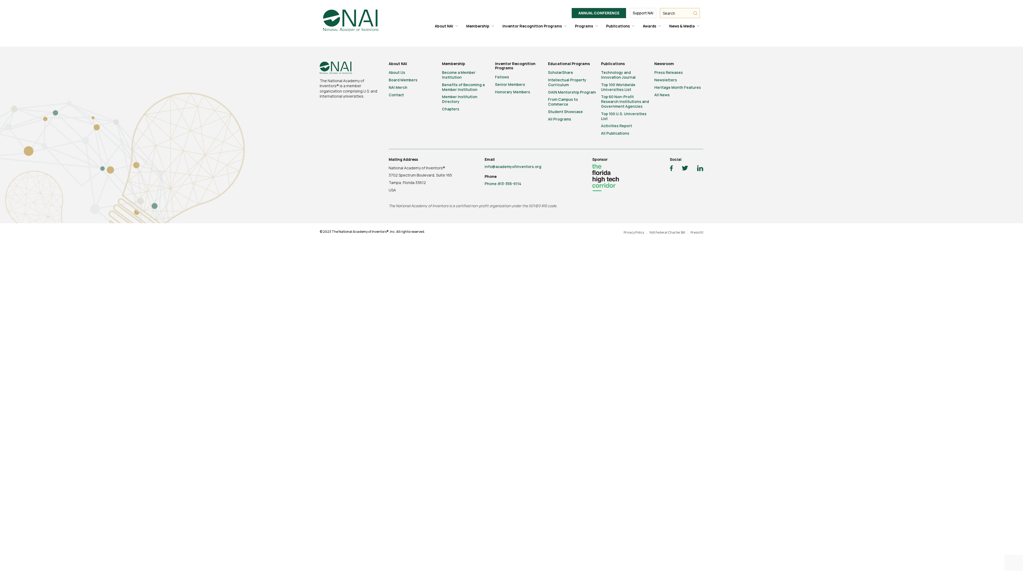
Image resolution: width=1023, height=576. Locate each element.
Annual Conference (598, 12)
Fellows (502, 76)
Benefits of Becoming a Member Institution (463, 87)
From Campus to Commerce (563, 102)
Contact (396, 94)
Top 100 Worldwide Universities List (618, 87)
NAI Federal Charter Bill (667, 232)
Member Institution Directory (459, 99)
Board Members (403, 79)
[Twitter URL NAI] (685, 169)
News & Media (682, 26)
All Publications (615, 133)
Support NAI (643, 12)
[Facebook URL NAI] (671, 169)
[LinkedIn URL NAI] (700, 169)
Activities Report (616, 125)
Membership (477, 26)
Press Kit (697, 232)
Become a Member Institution (459, 75)
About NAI (444, 26)
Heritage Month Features (677, 87)
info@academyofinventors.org (513, 166)
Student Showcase (565, 111)
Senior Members (510, 84)
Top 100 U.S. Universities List (624, 116)
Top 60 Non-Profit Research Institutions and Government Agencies (625, 101)
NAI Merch (398, 87)
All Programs (559, 119)
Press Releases (668, 72)
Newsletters (665, 79)
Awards (649, 26)
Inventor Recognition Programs (532, 26)
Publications (618, 26)
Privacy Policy (634, 232)
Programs (584, 26)
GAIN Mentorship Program (572, 92)
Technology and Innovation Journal (618, 75)
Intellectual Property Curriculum (567, 82)
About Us (397, 72)
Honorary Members (512, 91)
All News (662, 94)
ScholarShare (560, 72)
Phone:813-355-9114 (503, 183)
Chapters (450, 108)
